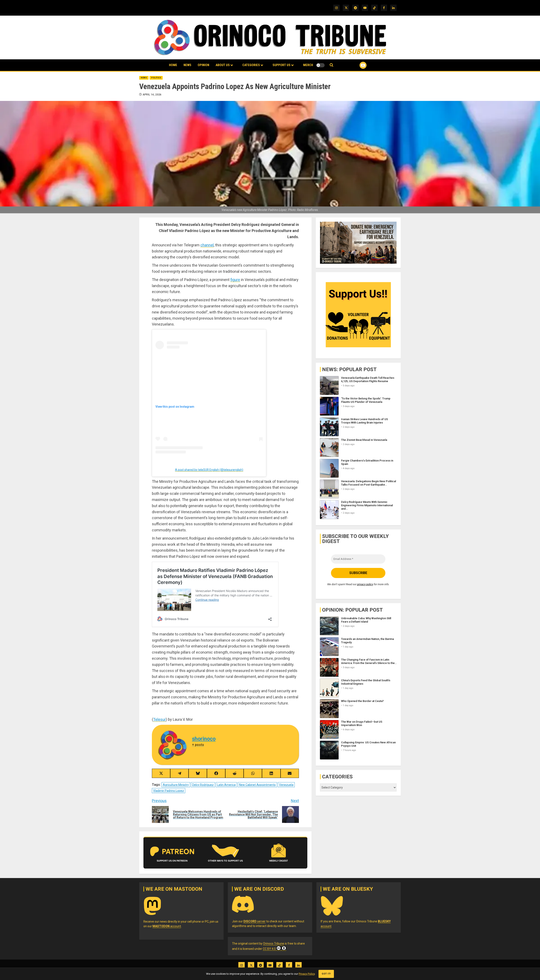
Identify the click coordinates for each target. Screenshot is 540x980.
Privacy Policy (307, 973)
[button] (331, 65)
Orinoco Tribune (273, 943)
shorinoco (204, 739)
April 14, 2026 (152, 94)
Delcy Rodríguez (203, 784)
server (254, 921)
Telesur (159, 719)
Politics (156, 78)
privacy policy (365, 584)
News (187, 65)
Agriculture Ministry (176, 784)
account (167, 926)
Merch (308, 65)
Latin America (226, 784)
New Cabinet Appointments (257, 784)
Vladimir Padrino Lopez (168, 790)
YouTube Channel (356, 65)
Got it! (326, 973)
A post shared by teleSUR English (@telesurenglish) (209, 469)
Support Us (281, 65)
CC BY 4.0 (269, 948)
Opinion (203, 65)
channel (207, 245)
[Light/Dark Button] (320, 65)
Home (173, 65)
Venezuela (286, 784)
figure (235, 279)
